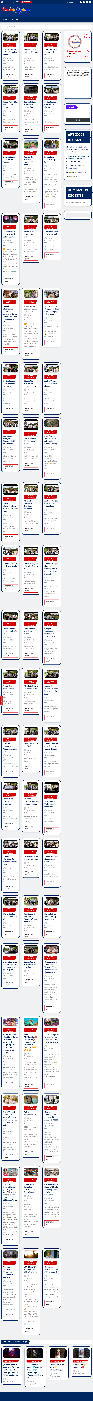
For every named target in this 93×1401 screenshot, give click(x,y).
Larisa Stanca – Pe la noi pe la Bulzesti (9, 159)
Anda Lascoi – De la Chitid (31, 745)
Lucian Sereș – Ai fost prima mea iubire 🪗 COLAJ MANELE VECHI (51, 1038)
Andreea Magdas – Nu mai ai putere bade (51, 503)
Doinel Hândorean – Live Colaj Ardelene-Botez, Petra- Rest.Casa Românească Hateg (10, 314)
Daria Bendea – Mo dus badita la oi (10, 631)
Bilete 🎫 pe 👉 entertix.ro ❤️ (76, 172)
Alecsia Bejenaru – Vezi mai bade (31, 687)
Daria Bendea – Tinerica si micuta (30, 631)
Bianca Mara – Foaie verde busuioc (30, 234)
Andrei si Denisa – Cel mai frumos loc (31, 52)
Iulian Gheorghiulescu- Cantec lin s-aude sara (10, 507)
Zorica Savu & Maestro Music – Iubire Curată (10, 234)
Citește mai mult (9, 76)
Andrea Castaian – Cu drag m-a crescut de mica (51, 746)
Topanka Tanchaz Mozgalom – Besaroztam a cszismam (9, 1272)
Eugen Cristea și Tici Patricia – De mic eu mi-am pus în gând (10, 966)
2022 (10, 27)
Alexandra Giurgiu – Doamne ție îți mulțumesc (9, 440)
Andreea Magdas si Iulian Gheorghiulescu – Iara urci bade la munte (51, 568)
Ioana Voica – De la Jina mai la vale (31, 857)
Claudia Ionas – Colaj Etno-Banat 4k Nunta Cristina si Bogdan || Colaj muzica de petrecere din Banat (10, 1043)
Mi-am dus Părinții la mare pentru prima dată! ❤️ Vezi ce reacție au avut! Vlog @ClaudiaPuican (10, 1192)
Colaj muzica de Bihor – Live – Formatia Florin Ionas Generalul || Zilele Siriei (51, 967)
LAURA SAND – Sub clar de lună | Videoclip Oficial (31, 1269)
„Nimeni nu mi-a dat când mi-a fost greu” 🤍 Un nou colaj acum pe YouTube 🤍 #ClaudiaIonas (77, 149)
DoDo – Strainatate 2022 (31, 1113)
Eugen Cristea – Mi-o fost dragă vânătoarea (50, 917)
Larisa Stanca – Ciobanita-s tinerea (50, 105)
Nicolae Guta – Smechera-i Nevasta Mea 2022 (30, 161)
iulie (15, 27)
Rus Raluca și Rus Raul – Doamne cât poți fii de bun (30, 918)
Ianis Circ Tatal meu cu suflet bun (50, 52)
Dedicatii (16, 19)
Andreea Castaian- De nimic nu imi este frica (10, 860)
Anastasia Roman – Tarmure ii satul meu (10, 747)
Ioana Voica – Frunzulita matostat (8, 801)
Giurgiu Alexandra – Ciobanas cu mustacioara (49, 632)
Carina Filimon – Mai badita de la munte (31, 441)
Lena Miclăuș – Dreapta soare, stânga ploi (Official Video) (50, 440)
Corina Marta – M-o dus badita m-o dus (30, 964)
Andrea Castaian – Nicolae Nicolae (10, 565)
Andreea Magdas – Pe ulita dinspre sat (31, 566)
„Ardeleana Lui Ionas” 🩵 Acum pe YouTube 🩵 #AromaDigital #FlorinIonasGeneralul (77, 158)
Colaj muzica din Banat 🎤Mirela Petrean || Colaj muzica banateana (51, 1189)
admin (9, 58)
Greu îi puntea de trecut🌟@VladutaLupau (57, 1367)
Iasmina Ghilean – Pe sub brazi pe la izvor (10, 52)
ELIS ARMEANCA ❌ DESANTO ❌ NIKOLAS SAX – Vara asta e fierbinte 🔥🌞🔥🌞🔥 (31, 1042)
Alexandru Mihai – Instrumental (51, 233)
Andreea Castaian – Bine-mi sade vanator (31, 801)
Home (5, 27)
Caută (71, 107)
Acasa (5, 19)
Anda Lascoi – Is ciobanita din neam (51, 859)
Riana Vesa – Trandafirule (8, 687)
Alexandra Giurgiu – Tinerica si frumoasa (28, 504)
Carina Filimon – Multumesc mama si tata (31, 105)
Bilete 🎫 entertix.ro (73, 177)
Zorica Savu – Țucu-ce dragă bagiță (50, 159)
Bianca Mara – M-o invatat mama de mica (30, 384)
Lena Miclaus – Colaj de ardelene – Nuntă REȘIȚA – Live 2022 (51, 310)
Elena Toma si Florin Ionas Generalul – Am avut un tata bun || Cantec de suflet (10, 1118)
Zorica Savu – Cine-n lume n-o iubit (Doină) (30, 309)
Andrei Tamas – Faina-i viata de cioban (50, 384)
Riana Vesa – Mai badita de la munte (10, 105)
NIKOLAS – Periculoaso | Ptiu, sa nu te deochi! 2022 (29, 1188)
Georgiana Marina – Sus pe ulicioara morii (51, 1269)
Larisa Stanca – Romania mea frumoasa (9, 384)
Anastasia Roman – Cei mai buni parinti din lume (51, 690)
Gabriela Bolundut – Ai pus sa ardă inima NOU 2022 (51, 1116)
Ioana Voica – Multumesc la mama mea (50, 804)
